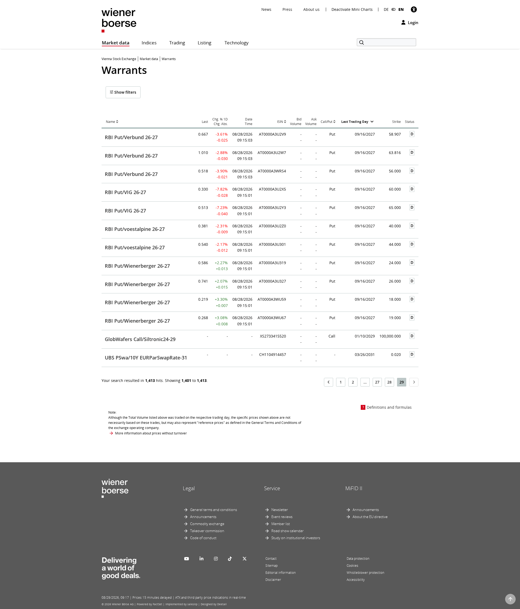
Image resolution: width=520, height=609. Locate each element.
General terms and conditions (213, 509)
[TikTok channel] (230, 559)
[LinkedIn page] (201, 559)
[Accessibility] (413, 9)
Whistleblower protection (365, 572)
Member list (280, 523)
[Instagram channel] (216, 559)
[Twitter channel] (244, 559)
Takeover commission (207, 530)
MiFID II (353, 488)
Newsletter (279, 509)
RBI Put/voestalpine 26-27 (135, 229)
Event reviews (281, 516)
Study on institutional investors (295, 537)
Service (272, 488)
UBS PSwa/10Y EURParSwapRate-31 (146, 357)
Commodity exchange (207, 523)
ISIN (280, 121)
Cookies (352, 565)
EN (401, 9)
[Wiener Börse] (119, 19)
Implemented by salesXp (181, 604)
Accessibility (356, 579)
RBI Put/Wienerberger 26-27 (137, 266)
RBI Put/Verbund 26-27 (131, 137)
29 (401, 382)
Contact (271, 558)
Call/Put (326, 121)
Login (412, 22)
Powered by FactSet (149, 604)
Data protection (358, 558)
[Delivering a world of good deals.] (121, 567)
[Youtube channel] (186, 559)
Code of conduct (203, 537)
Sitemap (271, 565)
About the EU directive (370, 516)
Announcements (203, 516)
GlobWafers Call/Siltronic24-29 (140, 339)
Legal (189, 488)
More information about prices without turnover (151, 433)
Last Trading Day (354, 121)
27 (377, 382)
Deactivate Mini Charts (352, 9)
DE (386, 9)
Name (110, 121)
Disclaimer (273, 579)
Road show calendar (287, 530)
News (266, 9)
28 (389, 382)
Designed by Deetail (214, 604)
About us (311, 9)
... (365, 382)
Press (287, 9)
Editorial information (280, 572)
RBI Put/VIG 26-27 (125, 192)
